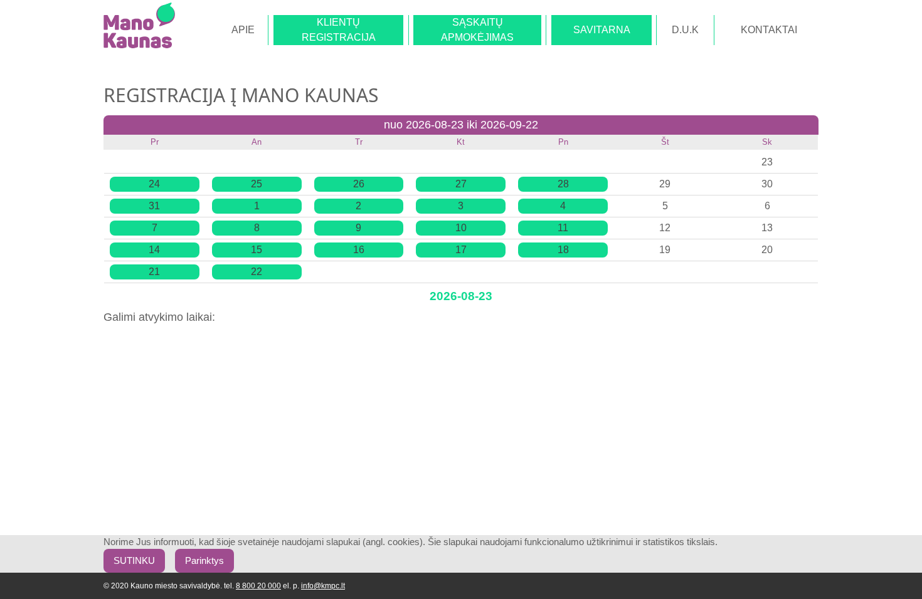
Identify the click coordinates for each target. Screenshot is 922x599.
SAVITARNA (601, 29)
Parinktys (204, 561)
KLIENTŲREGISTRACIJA (339, 30)
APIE (243, 29)
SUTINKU (134, 561)
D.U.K (685, 29)
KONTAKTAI (769, 29)
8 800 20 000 (258, 585)
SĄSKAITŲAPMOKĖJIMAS (477, 30)
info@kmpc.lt (323, 585)
